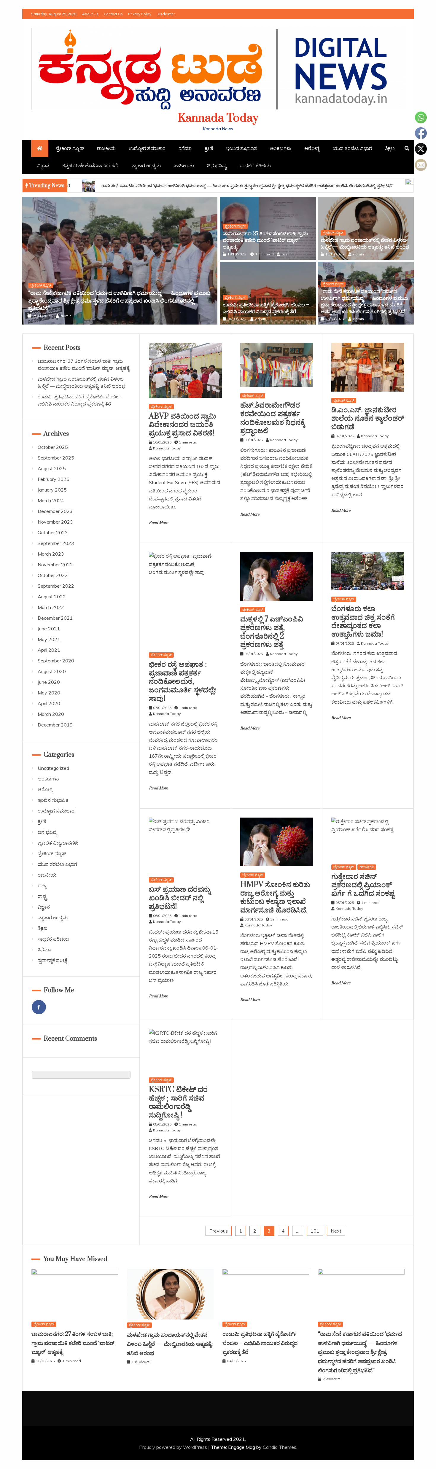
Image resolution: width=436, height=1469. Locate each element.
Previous (218, 1231)
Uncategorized (53, 768)
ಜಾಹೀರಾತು (184, 165)
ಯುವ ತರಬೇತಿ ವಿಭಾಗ (352, 148)
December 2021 (55, 618)
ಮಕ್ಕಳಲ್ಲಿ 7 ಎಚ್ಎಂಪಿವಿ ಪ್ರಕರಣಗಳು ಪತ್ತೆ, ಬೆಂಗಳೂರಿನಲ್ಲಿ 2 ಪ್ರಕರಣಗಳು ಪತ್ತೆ (271, 632)
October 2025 (53, 447)
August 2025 (52, 468)
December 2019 (55, 725)
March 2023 (51, 554)
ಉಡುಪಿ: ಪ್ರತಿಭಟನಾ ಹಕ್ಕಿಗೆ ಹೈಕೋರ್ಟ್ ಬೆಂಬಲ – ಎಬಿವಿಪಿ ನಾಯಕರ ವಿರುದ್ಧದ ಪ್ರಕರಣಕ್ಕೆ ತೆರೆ (266, 308)
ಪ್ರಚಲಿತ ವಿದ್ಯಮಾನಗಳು (58, 843)
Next (336, 1231)
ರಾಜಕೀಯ (106, 148)
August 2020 (52, 671)
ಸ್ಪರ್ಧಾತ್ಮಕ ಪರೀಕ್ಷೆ (52, 960)
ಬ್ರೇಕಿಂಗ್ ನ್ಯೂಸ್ (69, 148)
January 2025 (52, 490)
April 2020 (49, 703)
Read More (158, 522)
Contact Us (113, 14)
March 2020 (51, 714)
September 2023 (56, 543)
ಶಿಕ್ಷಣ (390, 148)
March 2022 (51, 607)
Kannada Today (218, 118)
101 (315, 1231)
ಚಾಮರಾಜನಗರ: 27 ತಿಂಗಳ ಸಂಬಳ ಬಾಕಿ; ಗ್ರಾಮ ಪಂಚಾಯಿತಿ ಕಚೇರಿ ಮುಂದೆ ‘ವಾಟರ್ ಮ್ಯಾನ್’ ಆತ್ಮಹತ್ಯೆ (265, 240)
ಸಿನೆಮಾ (185, 148)
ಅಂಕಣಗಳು (280, 148)
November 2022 (55, 564)
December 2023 (55, 511)
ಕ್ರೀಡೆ (209, 148)
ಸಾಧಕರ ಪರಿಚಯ (255, 165)
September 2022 (56, 586)
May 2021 (49, 639)
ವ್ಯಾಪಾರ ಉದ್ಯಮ (146, 165)
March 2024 (51, 500)
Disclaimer (166, 14)
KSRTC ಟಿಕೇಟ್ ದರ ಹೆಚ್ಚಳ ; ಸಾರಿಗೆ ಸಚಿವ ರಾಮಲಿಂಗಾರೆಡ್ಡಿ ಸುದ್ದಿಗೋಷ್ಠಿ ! (178, 1102)
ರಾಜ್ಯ (42, 885)
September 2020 (56, 661)
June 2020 (49, 682)
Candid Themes (279, 1447)
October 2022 (53, 575)
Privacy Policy (139, 14)
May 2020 (49, 693)
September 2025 (56, 458)
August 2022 (52, 597)
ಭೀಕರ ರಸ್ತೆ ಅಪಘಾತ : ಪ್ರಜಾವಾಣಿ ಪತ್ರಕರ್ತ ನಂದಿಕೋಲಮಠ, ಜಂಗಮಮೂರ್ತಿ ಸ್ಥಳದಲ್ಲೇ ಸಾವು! (183, 682)
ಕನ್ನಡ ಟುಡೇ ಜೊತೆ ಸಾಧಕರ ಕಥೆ (90, 165)
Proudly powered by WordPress (173, 1447)
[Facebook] (39, 1007)
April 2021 (49, 650)
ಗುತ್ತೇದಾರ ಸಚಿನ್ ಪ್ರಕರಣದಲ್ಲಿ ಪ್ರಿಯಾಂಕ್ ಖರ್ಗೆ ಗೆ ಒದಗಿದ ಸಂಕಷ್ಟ (363, 885)
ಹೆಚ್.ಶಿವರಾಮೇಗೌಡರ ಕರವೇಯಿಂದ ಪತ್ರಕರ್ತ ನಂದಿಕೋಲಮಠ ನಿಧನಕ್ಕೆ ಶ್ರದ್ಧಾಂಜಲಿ (272, 418)
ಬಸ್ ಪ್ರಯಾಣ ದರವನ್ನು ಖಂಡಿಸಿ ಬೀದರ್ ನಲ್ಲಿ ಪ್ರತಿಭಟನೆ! (179, 898)
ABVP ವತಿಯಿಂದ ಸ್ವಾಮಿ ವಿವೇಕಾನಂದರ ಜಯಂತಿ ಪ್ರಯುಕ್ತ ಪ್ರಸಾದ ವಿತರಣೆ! (182, 424)
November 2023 (55, 522)
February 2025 (53, 479)
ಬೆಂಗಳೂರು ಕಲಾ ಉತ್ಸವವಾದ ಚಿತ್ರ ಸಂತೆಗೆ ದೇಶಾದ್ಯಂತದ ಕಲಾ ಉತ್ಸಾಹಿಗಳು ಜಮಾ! (363, 621)
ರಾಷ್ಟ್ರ (42, 896)
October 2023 (53, 532)
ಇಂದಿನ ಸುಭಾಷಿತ (241, 148)
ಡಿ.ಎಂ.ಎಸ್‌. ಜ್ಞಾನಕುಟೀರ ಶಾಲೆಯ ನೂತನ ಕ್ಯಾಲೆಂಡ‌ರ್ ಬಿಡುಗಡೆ (367, 418)
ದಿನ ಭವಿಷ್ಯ (216, 165)
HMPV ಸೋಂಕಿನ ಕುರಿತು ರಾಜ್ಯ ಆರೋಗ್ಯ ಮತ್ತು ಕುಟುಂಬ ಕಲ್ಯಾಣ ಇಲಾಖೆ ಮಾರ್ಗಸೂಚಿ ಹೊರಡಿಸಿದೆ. (275, 897)
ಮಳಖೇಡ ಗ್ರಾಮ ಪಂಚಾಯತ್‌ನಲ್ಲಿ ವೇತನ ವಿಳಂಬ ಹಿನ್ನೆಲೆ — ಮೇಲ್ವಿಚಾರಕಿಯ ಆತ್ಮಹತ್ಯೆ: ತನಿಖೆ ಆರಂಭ (365, 243)
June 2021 (49, 629)
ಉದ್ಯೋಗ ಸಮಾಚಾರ (147, 148)
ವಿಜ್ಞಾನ (43, 165)
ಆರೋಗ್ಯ (311, 148)
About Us (90, 14)
